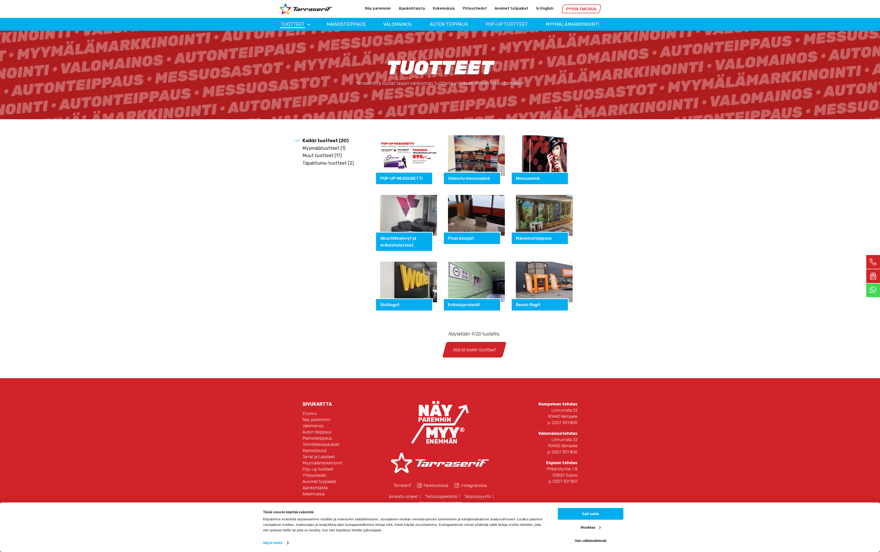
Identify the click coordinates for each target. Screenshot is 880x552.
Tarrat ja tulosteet (318, 456)
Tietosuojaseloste (441, 496)
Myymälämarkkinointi (572, 24)
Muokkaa (588, 527)
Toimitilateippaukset (320, 444)
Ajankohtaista (412, 8)
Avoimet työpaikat (511, 8)
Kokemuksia (444, 8)
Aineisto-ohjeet (403, 496)
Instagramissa (474, 485)
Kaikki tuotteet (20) (325, 140)
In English (544, 8)
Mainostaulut (314, 450)
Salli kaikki (590, 514)
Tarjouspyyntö (477, 496)
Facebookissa (436, 485)
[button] (308, 24)
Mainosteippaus (346, 24)
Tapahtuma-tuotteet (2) (328, 163)
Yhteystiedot (474, 8)
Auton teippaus (448, 24)
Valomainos (397, 24)
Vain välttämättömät (590, 541)
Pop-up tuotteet (507, 24)
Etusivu (309, 413)
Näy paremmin (378, 8)
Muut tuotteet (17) (322, 155)
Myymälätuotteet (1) (323, 148)
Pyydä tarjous (581, 9)
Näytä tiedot (273, 543)
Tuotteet (293, 24)
